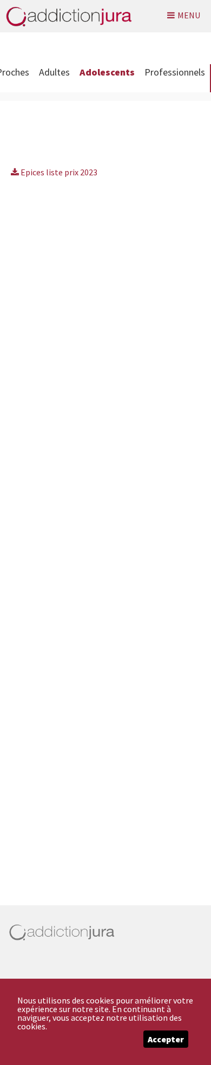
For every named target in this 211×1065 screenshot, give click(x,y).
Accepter (166, 1039)
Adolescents (107, 72)
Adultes (54, 72)
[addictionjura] (66, 16)
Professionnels (174, 72)
